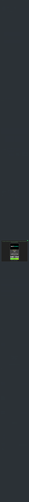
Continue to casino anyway (14, 260)
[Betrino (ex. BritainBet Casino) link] (14, 247)
